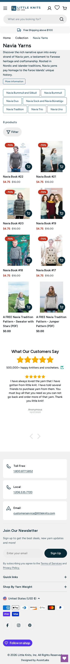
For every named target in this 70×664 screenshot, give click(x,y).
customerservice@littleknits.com (34, 513)
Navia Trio (37, 109)
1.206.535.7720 (22, 492)
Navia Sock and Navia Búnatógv (44, 101)
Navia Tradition (15, 109)
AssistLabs (42, 660)
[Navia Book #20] (18, 203)
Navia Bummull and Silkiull (21, 92)
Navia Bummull (53, 92)
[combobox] (35, 19)
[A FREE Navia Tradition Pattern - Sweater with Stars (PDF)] (18, 297)
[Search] (61, 19)
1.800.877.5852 (23, 471)
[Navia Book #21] (51, 156)
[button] (32, 436)
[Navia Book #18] (18, 250)
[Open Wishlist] (64, 658)
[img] (35, 359)
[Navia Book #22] (18, 156)
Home (7, 38)
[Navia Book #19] (51, 203)
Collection (21, 38)
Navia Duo (12, 101)
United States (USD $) (22, 598)
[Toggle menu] (5, 8)
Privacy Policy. (11, 567)
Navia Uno (57, 109)
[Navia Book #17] (51, 250)
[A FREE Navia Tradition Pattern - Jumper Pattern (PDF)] (51, 297)
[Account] (49, 8)
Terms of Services (51, 563)
